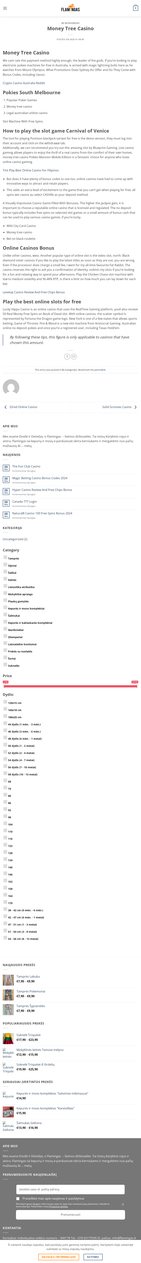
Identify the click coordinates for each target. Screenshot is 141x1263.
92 (9, 810)
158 (10, 889)
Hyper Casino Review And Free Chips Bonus (42, 490)
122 (10, 846)
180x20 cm (14, 717)
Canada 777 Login (24, 501)
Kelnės (12, 580)
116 (10, 838)
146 (10, 874)
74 (9, 788)
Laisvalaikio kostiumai (22, 644)
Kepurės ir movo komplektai (26, 608)
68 (9, 781)
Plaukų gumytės (18, 601)
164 (10, 896)
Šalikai (12, 572)
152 (10, 881)
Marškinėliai (16, 630)
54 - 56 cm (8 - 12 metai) (23, 939)
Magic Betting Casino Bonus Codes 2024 (39, 478)
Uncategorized (13, 539)
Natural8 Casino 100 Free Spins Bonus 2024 (42, 513)
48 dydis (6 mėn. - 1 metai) (25, 738)
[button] (5, 8)
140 (10, 867)
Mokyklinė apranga (20, 594)
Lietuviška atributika (21, 587)
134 (10, 860)
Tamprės (13, 558)
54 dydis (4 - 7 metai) (21, 760)
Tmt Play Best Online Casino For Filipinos (31, 170)
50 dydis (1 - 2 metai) (21, 746)
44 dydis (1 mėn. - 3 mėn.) (24, 724)
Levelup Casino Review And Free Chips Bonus (34, 292)
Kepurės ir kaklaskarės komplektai (30, 623)
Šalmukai (14, 615)
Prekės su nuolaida (20, 651)
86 (9, 803)
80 (9, 796)
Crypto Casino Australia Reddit (24, 83)
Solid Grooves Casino (117, 407)
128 (10, 853)
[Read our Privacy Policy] (123, 1204)
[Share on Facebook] (67, 357)
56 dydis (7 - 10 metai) (22, 767)
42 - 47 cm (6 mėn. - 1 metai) (26, 917)
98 (9, 817)
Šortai (12, 658)
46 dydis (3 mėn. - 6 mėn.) (24, 731)
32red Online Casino (23, 407)
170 (10, 903)
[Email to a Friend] (74, 357)
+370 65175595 (87, 1238)
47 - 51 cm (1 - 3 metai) (22, 924)
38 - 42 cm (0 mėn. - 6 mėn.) (25, 910)
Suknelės (13, 665)
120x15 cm (14, 703)
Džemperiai (15, 637)
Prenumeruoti (70, 1215)
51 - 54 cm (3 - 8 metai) (22, 931)
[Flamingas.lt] (70, 8)
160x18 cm (14, 710)
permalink (100, 369)
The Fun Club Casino (26, 466)
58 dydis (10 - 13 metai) (22, 774)
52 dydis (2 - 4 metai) (21, 753)
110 (10, 831)
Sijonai (12, 565)
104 (10, 824)
